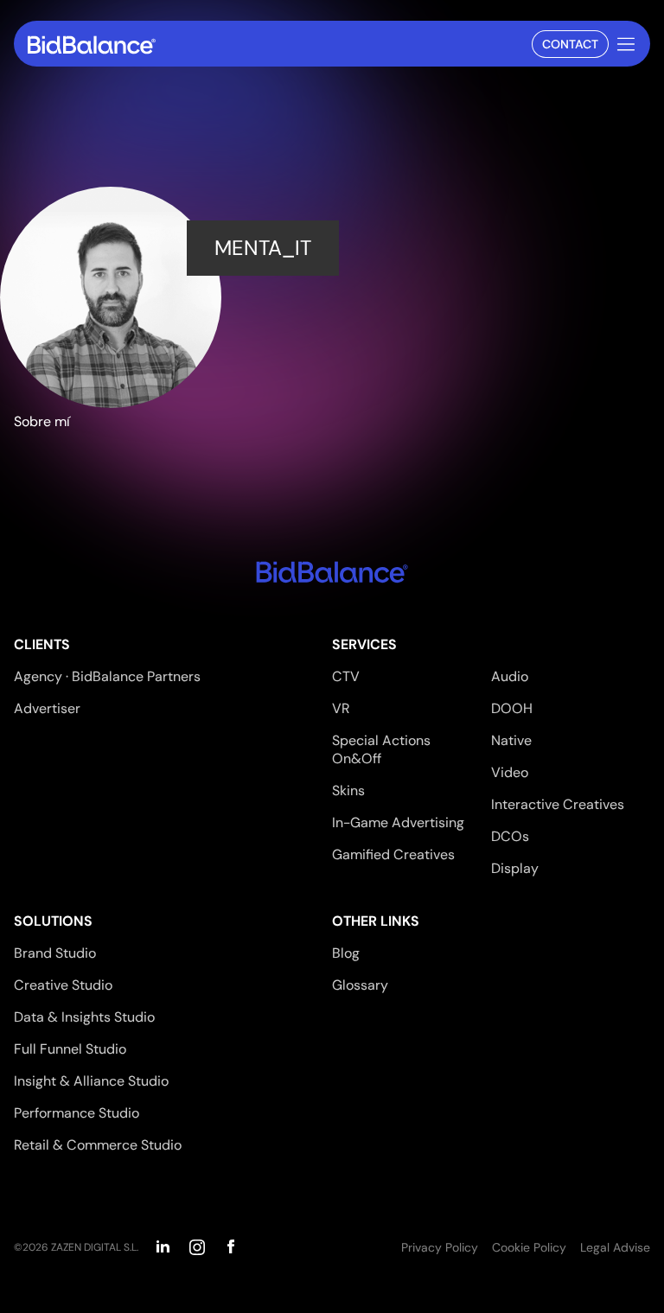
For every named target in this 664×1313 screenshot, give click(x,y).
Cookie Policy (529, 1247)
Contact (570, 44)
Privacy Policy (439, 1247)
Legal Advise (615, 1247)
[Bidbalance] (92, 45)
